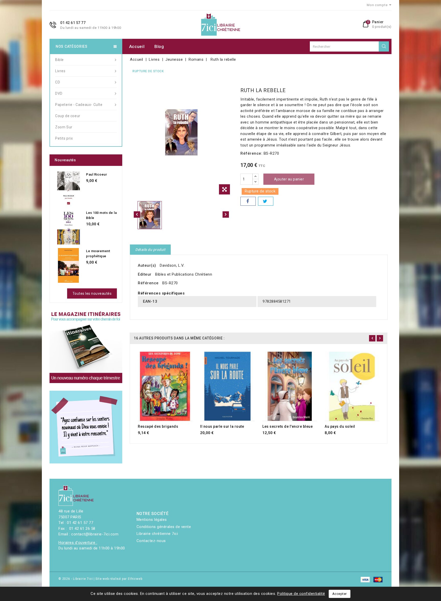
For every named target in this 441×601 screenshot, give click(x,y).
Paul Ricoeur (96, 174)
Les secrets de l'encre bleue (287, 426)
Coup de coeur (67, 116)
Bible (59, 60)
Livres (60, 71)
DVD (59, 93)
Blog (159, 46)
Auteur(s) (147, 265)
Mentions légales (152, 519)
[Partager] (248, 201)
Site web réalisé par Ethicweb (118, 579)
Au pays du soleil (340, 426)
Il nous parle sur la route (222, 426)
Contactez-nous (151, 540)
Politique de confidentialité (301, 593)
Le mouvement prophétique (98, 253)
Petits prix (64, 138)
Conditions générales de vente (164, 526)
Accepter (339, 594)
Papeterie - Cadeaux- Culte (79, 105)
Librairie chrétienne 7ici (157, 533)
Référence (148, 283)
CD (57, 82)
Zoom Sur (63, 127)
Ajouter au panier (289, 179)
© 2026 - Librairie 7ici (76, 579)
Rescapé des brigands (158, 426)
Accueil (137, 46)
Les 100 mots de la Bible (101, 215)
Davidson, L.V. (172, 265)
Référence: (251, 153)
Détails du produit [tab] (150, 250)
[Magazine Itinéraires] (86, 346)
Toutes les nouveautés (92, 293)
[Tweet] (265, 201)
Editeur (145, 274)
